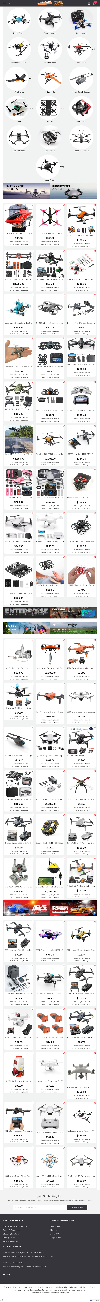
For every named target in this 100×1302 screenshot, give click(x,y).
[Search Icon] (10, 3)
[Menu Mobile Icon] (4, 3)
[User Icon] (89, 3)
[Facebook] (4, 1274)
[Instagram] (9, 1274)
